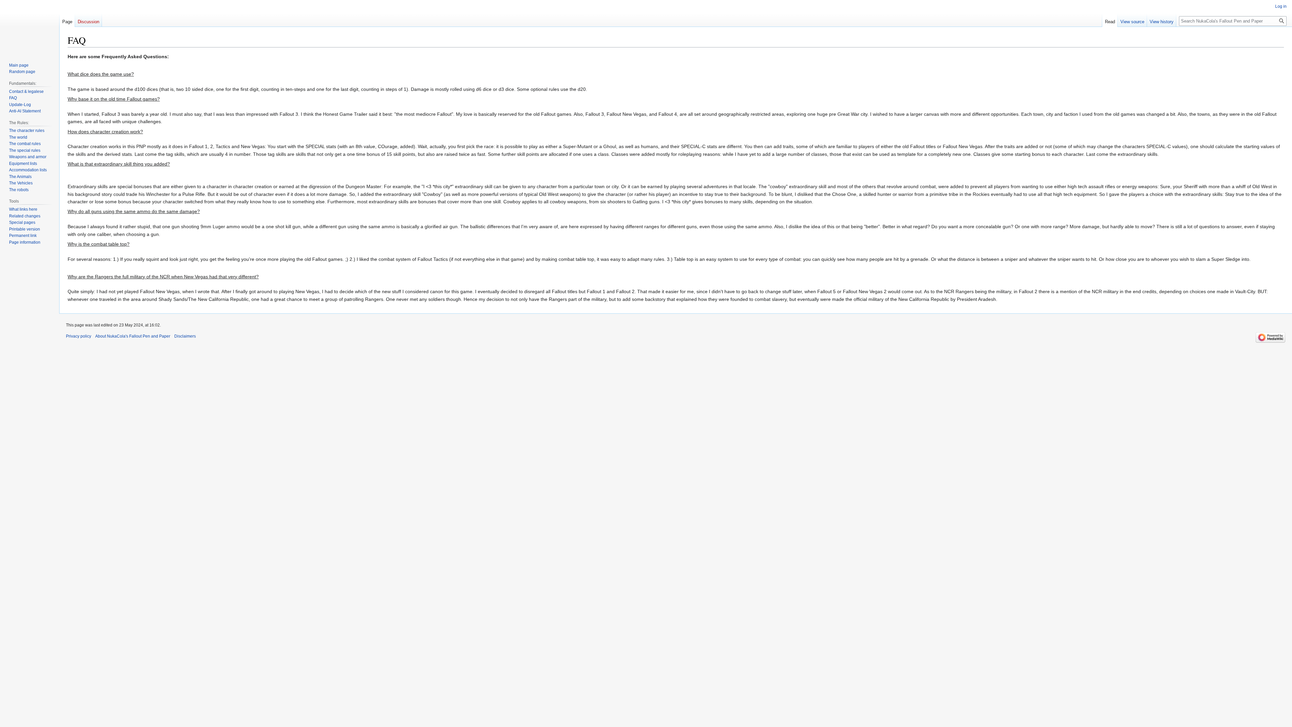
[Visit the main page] (30, 27)
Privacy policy (78, 336)
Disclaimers (185, 336)
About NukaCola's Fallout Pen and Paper (132, 336)
